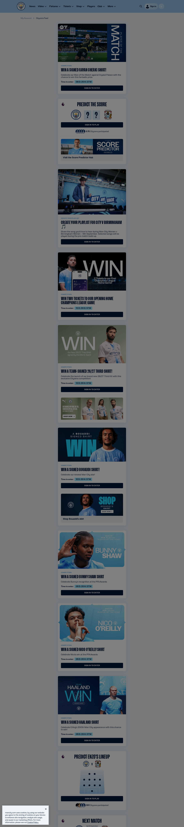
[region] (25, 815)
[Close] (46, 809)
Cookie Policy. (33, 822)
